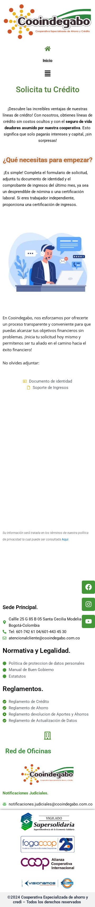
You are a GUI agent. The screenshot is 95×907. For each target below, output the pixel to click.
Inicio (47, 60)
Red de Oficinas (28, 751)
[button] (47, 73)
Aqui (65, 539)
